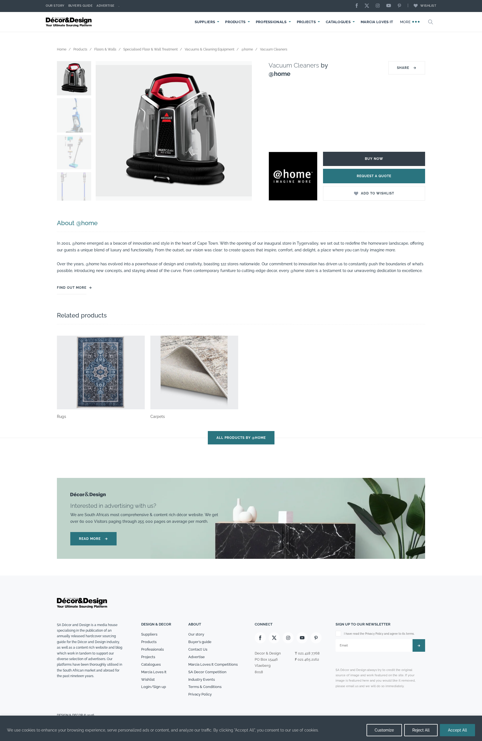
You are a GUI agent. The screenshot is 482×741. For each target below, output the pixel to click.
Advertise (106, 6)
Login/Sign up (153, 687)
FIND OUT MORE (71, 288)
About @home (77, 223)
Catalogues (338, 22)
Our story (55, 6)
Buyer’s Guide (80, 6)
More (406, 22)
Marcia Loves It (377, 22)
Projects (306, 22)
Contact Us (197, 649)
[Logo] (69, 22)
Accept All (457, 730)
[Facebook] (358, 6)
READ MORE (93, 539)
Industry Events (201, 679)
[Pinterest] (401, 6)
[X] (368, 6)
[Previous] (104, 131)
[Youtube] (390, 6)
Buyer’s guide (199, 642)
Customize (384, 730)
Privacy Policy (200, 694)
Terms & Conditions (204, 687)
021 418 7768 (309, 653)
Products (235, 22)
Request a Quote (374, 176)
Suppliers (205, 22)
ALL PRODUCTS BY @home (241, 438)
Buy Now (374, 159)
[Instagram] (379, 6)
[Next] (243, 131)
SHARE (406, 68)
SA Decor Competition (207, 672)
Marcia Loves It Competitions (213, 664)
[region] (241, 728)
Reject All (421, 730)
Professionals (271, 22)
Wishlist (428, 6)
